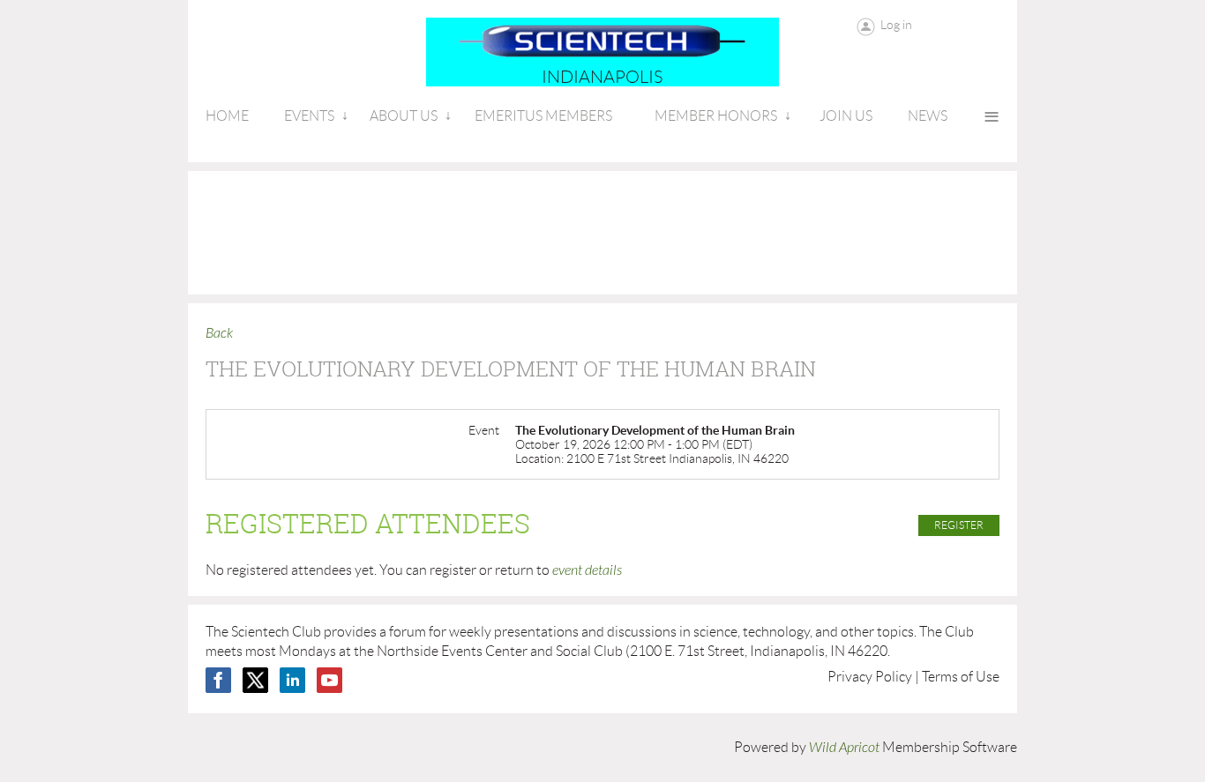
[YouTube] (329, 680)
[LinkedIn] (292, 680)
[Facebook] (218, 680)
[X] (255, 680)
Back (219, 333)
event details (587, 570)
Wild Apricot (844, 748)
